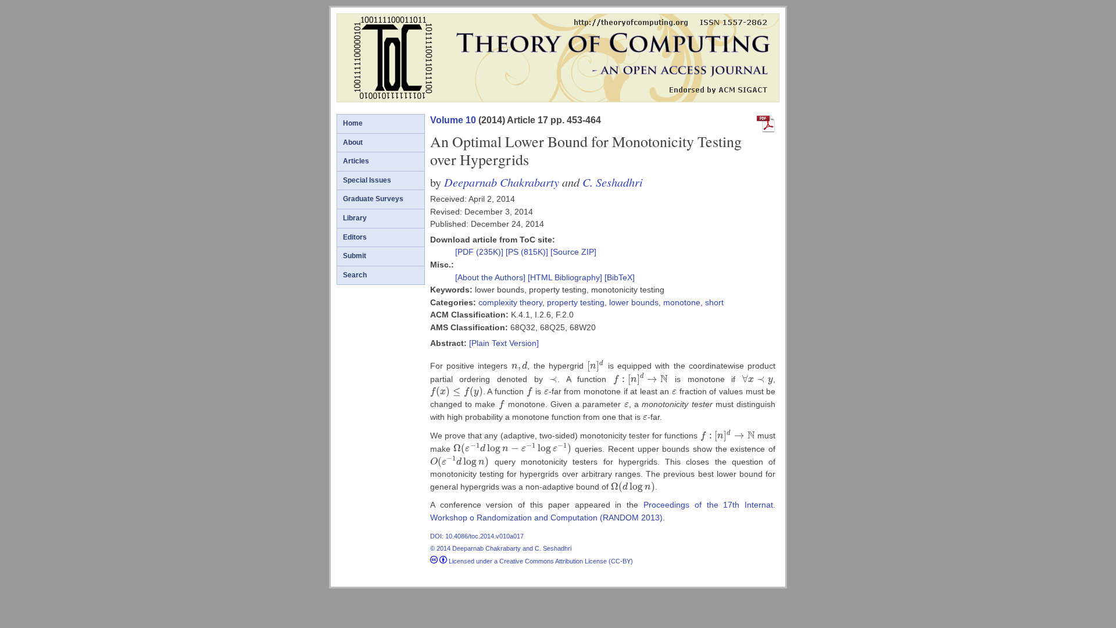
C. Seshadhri (612, 182)
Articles (356, 161)
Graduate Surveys (373, 198)
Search (355, 275)
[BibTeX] (619, 277)
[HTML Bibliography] (565, 277)
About (353, 142)
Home (353, 123)
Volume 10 (453, 120)
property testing (575, 302)
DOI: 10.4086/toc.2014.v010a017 (477, 536)
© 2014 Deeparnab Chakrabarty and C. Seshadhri (500, 548)
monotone (681, 302)
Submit (354, 255)
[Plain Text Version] (504, 343)
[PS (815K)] (528, 251)
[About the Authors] (491, 277)
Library (355, 218)
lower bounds (634, 302)
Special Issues (367, 180)
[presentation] (520, 365)
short (714, 302)
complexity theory (510, 302)
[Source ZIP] (573, 251)
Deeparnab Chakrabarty (501, 182)
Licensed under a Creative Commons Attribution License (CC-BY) (540, 561)
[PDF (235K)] (480, 251)
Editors (355, 237)
